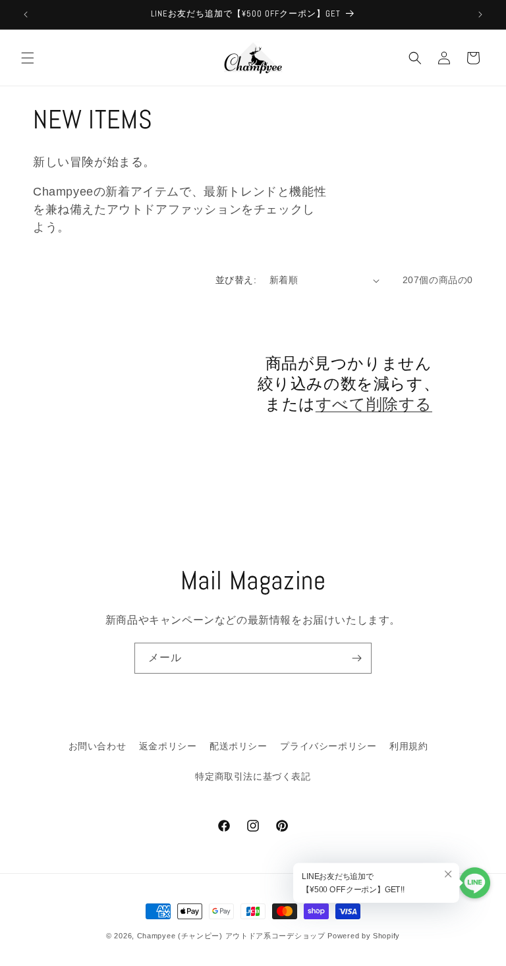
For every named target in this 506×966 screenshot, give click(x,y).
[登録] (356, 658)
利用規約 (408, 746)
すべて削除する (374, 404)
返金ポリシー (168, 746)
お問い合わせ (97, 746)
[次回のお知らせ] (480, 14)
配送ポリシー (238, 746)
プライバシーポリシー (328, 746)
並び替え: (235, 280)
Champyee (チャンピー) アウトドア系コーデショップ (231, 936)
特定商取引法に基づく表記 (252, 776)
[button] (27, 57)
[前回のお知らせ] (25, 14)
